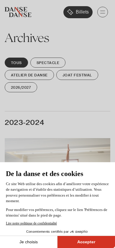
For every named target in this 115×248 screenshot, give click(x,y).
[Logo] (18, 12)
